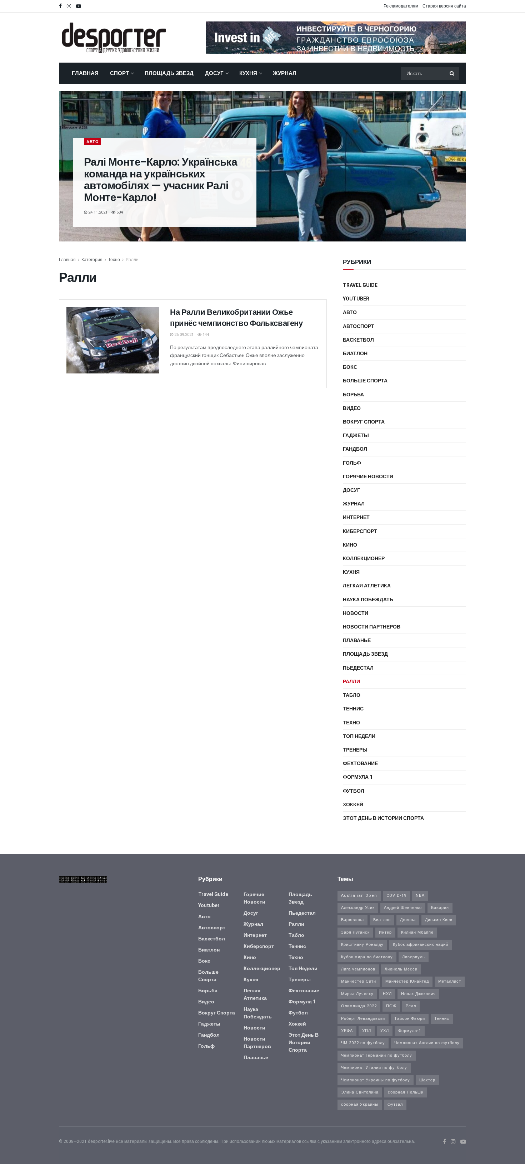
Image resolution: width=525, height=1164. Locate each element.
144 (205, 335)
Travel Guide (360, 285)
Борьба (353, 394)
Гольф (352, 463)
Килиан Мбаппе (417, 932)
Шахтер (427, 1080)
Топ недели (359, 736)
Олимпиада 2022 (359, 1006)
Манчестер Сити (358, 981)
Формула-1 (409, 1031)
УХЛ (384, 1031)
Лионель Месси (401, 969)
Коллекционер (364, 558)
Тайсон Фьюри (409, 1019)
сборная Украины (359, 1104)
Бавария (440, 908)
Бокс (350, 367)
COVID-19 (396, 895)
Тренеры (355, 750)
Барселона (352, 920)
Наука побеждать (368, 599)
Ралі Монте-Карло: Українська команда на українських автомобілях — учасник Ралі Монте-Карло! (160, 179)
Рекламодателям (401, 6)
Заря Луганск (355, 932)
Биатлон (355, 353)
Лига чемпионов (358, 969)
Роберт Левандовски (363, 1019)
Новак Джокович (418, 994)
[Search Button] (452, 73)
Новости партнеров (371, 627)
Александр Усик (358, 908)
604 (119, 212)
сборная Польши (406, 1092)
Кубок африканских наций (420, 945)
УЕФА (347, 1031)
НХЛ (387, 994)
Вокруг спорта (364, 422)
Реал (411, 1006)
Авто (92, 142)
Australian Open (359, 895)
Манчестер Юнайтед (407, 981)
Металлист (449, 981)
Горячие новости (368, 476)
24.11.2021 (97, 212)
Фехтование (360, 763)
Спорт (119, 73)
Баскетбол (358, 340)
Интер (385, 932)
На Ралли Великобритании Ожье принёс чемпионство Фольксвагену (236, 318)
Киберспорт (360, 531)
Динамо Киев (438, 920)
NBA (420, 895)
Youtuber (356, 299)
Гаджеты (356, 435)
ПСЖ (391, 1006)
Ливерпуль (413, 957)
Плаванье (357, 640)
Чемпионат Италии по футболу (374, 1068)
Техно (114, 259)
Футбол (353, 791)
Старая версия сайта (444, 6)
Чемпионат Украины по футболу (375, 1080)
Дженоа (408, 920)
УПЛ (366, 1031)
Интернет (356, 517)
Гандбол (355, 449)
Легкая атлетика (367, 586)
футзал (395, 1104)
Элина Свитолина (360, 1092)
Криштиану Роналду (362, 945)
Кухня (248, 73)
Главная (85, 73)
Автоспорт (358, 326)
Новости (355, 613)
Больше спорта (365, 381)
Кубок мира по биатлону (367, 957)
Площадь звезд (169, 73)
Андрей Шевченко (403, 908)
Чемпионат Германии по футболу (376, 1055)
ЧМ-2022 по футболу (363, 1043)
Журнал (284, 73)
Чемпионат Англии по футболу (427, 1043)
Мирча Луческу (357, 994)
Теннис (353, 709)
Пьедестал (358, 668)
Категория (91, 259)
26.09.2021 (183, 335)
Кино (350, 545)
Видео (352, 408)
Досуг (214, 73)
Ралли (132, 259)
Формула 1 (357, 777)
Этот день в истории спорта (383, 818)
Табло (351, 695)
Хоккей (353, 804)
